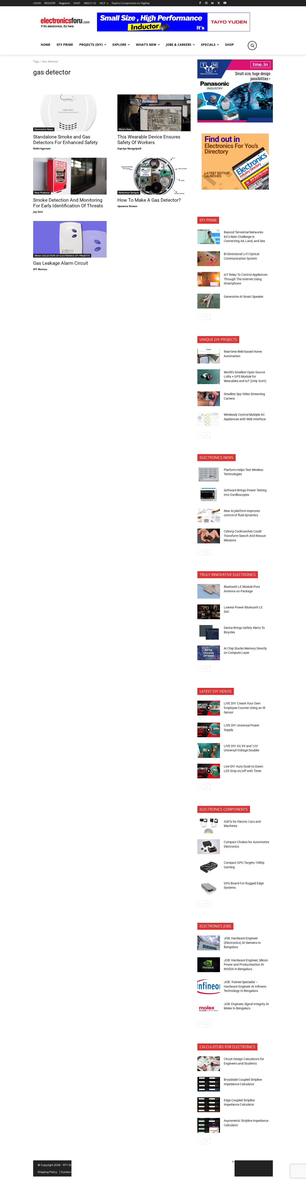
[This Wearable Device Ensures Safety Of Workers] (154, 112)
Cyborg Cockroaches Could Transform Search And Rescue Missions (245, 535)
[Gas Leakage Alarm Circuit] (70, 239)
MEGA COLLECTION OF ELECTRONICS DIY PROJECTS (62, 255)
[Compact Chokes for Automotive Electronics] (208, 846)
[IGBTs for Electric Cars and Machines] (208, 826)
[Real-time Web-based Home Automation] (208, 356)
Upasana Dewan (127, 206)
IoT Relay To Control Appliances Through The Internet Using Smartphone (245, 279)
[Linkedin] (212, 3)
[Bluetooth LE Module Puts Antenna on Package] (208, 591)
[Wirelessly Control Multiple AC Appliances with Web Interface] (208, 419)
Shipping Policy (47, 1172)
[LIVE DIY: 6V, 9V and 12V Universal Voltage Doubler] (208, 750)
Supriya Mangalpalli (129, 148)
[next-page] (207, 317)
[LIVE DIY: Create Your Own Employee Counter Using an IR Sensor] (208, 708)
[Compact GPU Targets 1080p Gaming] (208, 867)
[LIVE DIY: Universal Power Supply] (208, 730)
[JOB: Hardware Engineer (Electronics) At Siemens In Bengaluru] (208, 943)
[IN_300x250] (235, 121)
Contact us (68, 1172)
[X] (218, 3)
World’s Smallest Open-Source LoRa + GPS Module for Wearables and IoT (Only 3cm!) (245, 376)
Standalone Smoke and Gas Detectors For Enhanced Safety (65, 139)
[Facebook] (200, 3)
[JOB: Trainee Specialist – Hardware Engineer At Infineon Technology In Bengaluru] (208, 986)
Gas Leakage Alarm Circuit (60, 263)
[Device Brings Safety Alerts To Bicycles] (208, 632)
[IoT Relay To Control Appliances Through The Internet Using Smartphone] (208, 279)
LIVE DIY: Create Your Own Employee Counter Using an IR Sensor (244, 708)
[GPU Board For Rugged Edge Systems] (208, 887)
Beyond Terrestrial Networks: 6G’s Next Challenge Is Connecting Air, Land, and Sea (245, 236)
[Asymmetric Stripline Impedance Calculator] (208, 1125)
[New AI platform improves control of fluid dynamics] (208, 515)
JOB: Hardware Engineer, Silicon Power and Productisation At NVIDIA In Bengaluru (246, 964)
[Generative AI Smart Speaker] (208, 301)
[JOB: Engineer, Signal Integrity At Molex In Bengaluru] (208, 1008)
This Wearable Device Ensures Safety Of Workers (148, 139)
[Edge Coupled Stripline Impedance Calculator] (208, 1104)
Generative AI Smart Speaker (243, 296)
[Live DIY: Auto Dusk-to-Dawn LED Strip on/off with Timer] (208, 771)
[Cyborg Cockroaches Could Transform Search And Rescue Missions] (208, 536)
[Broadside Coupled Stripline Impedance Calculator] (208, 1084)
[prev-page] (200, 317)
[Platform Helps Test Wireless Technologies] (208, 474)
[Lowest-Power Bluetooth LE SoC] (208, 611)
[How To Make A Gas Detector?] (154, 176)
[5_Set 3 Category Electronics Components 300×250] (235, 188)
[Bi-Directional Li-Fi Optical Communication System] (208, 258)
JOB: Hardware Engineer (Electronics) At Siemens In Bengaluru (242, 942)
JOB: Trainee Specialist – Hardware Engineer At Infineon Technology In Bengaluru (245, 986)
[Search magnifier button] (252, 45)
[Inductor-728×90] (173, 30)
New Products (42, 192)
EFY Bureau (40, 269)
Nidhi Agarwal (41, 148)
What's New (125, 129)
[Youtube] (225, 3)
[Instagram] (206, 3)
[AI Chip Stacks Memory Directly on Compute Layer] (208, 652)
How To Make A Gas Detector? (149, 200)
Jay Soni (38, 211)
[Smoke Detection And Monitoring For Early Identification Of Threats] (70, 176)
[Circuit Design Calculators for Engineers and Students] (208, 1063)
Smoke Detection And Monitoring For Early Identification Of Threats (68, 202)
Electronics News (43, 129)
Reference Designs (129, 192)
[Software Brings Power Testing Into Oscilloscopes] (208, 495)
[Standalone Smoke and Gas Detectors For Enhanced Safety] (70, 112)
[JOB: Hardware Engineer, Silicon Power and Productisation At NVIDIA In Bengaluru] (208, 964)
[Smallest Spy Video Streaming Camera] (208, 398)
